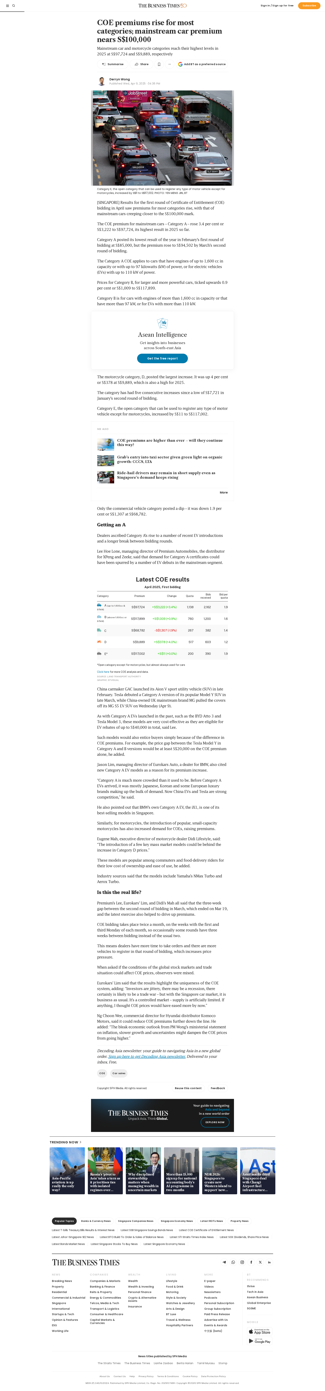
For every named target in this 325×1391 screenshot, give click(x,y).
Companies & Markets (105, 1281)
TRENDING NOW (64, 1142)
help (132, 1376)
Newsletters (212, 1292)
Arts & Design (175, 1309)
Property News (240, 1221)
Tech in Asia (255, 1292)
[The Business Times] (159, 6)
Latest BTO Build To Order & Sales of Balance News (131, 1237)
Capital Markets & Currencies (102, 1321)
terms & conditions (168, 1376)
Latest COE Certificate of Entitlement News (206, 1230)
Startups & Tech (63, 1314)
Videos (209, 1287)
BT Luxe (171, 1314)
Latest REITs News (211, 1221)
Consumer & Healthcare (106, 1314)
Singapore (59, 1303)
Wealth (133, 1281)
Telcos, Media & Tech (104, 1303)
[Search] (14, 6)
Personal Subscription (219, 1303)
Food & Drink (174, 1287)
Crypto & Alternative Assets (142, 1299)
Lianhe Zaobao (163, 1363)
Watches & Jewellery (180, 1303)
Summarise (116, 64)
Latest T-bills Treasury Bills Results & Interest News (83, 1230)
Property (58, 1287)
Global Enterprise (259, 1303)
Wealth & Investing (141, 1287)
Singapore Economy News (177, 1221)
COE (102, 1073)
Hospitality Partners (179, 1325)
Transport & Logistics (104, 1309)
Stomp (223, 1363)
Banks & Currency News (96, 1221)
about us (104, 1376)
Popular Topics (64, 1221)
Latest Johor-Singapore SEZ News (73, 1237)
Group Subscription (217, 1309)
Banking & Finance (102, 1287)
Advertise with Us (216, 1320)
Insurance (135, 1306)
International (61, 1309)
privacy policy (146, 1376)
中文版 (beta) (213, 1331)
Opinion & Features (65, 1320)
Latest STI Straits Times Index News (192, 1237)
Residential (59, 1292)
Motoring (172, 1292)
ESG (54, 1325)
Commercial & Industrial (68, 1298)
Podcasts (210, 1298)
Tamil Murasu (206, 1363)
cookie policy (190, 1376)
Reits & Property (101, 1292)
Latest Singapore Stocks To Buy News (114, 1244)
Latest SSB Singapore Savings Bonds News (147, 1230)
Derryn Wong (119, 79)
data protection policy (213, 1376)
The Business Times (137, 1363)
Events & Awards (215, 1325)
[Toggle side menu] (8, 6)
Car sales (118, 1073)
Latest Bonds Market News (68, 1244)
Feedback (218, 1088)
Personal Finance (139, 1292)
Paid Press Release (217, 1314)
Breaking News (62, 1281)
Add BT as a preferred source (205, 64)
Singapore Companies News (135, 1221)
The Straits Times (109, 1363)
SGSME (251, 1308)
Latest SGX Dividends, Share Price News (244, 1237)
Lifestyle (171, 1281)
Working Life (60, 1331)
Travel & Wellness (178, 1320)
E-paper (210, 1281)
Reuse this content (188, 1088)
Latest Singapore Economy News (164, 1244)
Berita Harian (185, 1363)
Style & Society (176, 1298)
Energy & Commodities (105, 1298)
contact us (120, 1376)
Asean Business (257, 1297)
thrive (251, 1286)
